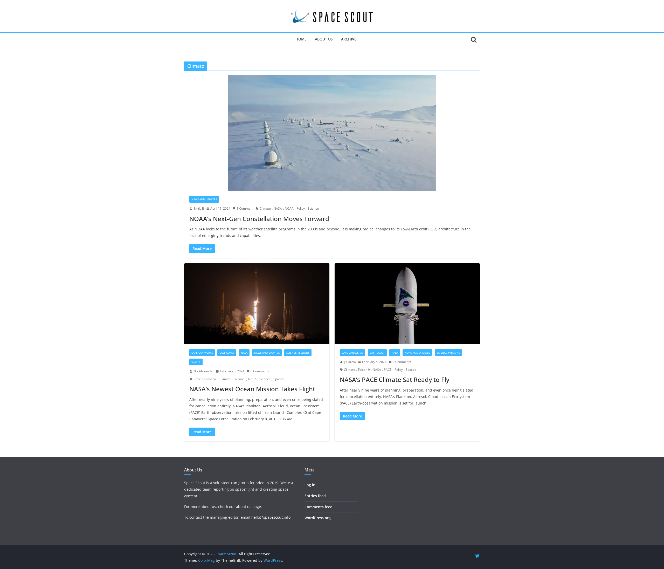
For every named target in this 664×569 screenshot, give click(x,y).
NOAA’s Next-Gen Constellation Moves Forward (259, 218)
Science (313, 208)
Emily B (198, 208)
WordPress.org (318, 517)
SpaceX (195, 362)
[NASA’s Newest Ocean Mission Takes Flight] (256, 303)
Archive (348, 39)
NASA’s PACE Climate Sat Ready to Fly (394, 379)
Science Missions (297, 352)
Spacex (278, 379)
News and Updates (204, 199)
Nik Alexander (203, 371)
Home (301, 39)
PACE (388, 369)
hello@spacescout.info (270, 517)
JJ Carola (350, 362)
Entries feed (315, 495)
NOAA (289, 208)
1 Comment (245, 208)
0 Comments (260, 371)
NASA (278, 208)
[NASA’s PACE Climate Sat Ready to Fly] (407, 303)
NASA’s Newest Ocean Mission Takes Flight (252, 389)
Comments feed (319, 506)
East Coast (226, 352)
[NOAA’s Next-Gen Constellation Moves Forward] (332, 133)
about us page (248, 506)
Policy (300, 208)
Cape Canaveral (202, 352)
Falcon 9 (239, 379)
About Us (324, 39)
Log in (310, 484)
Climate (265, 208)
